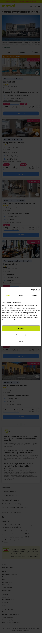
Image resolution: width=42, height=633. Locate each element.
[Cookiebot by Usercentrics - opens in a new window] (31, 290)
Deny (21, 341)
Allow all (21, 328)
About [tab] (34, 295)
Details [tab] (21, 295)
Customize (20, 335)
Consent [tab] (7, 295)
